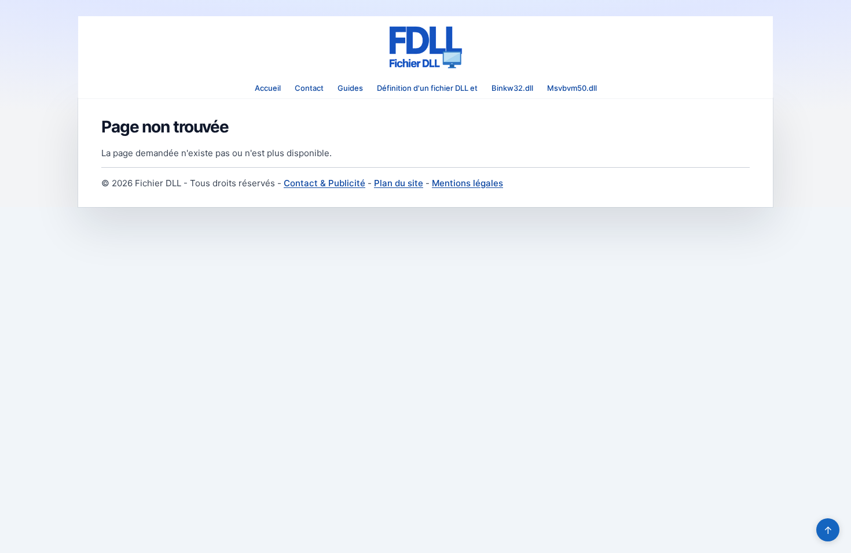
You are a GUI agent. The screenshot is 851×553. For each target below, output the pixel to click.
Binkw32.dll (512, 88)
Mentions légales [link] (467, 183)
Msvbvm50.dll (572, 88)
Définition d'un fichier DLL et (427, 88)
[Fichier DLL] (425, 47)
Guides (350, 88)
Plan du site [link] (398, 183)
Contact (309, 88)
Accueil (268, 88)
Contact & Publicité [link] (324, 183)
